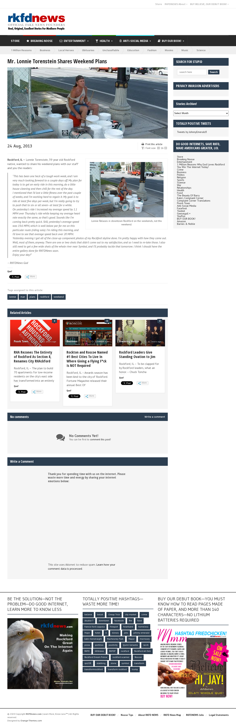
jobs (126, 632)
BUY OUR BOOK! (186, 218)
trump (135, 669)
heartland (128, 626)
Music (184, 50)
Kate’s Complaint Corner (190, 198)
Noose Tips (127, 715)
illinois (115, 632)
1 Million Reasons (21, 50)
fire (130, 620)
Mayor (132, 638)
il (106, 632)
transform (139, 663)
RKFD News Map (172, 715)
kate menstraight (93, 638)
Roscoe (138, 657)
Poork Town (21, 341)
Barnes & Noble (186, 224)
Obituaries (88, 50)
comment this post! (100, 439)
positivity (113, 645)
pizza (87, 645)
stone (113, 663)
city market (130, 614)
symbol (125, 663)
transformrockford (93, 669)
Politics (181, 174)
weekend (59, 296)
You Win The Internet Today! (193, 167)
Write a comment (155, 416)
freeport (114, 626)
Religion (181, 177)
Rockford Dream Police (95, 657)
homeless (143, 626)
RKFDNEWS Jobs (195, 715)
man (22, 296)
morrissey (145, 638)
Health (180, 190)
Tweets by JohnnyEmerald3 (192, 132)
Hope (87, 632)
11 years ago (49, 341)
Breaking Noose (42, 41)
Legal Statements (219, 715)
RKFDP (112, 651)
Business (45, 50)
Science (201, 50)
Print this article (153, 144)
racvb (146, 645)
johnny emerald (141, 632)
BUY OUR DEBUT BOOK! (103, 715)
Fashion (152, 50)
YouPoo (181, 216)
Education (133, 50)
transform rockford (117, 669)
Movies (169, 50)
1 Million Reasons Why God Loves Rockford (201, 164)
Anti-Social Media (186, 205)
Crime (180, 169)
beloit (100, 614)
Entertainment (184, 162)
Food (180, 193)
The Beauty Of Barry (188, 195)
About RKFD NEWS (148, 715)
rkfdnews (99, 651)
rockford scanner (120, 657)
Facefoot (182, 208)
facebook (119, 620)
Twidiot (181, 211)
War (179, 185)
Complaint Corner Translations (193, 200)
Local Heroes (66, 50)
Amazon (181, 221)
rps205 (87, 663)
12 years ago (102, 341)
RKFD (87, 651)
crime (144, 614)
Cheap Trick (114, 614)
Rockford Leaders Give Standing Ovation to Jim (137, 354)
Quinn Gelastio (130, 645)
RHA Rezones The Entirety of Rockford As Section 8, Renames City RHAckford (33, 357)
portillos (99, 645)
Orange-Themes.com (31, 720)
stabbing (101, 663)
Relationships (184, 187)
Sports (180, 180)
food (139, 620)
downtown (104, 620)
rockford (44, 296)
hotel (97, 632)
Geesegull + (183, 213)
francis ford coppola (94, 626)
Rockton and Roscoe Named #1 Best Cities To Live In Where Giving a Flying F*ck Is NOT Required (87, 359)
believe (88, 614)
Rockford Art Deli (142, 651)
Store (158, 4)
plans (32, 296)
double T (88, 620)
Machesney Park (115, 638)
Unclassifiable (111, 50)
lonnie (12, 296)
